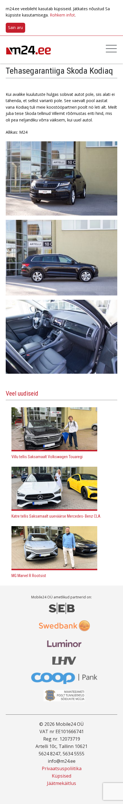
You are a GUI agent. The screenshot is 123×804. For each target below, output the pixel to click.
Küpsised (61, 776)
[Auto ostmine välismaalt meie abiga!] (28, 49)
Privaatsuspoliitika (62, 768)
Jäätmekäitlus (61, 783)
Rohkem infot (62, 15)
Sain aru (15, 27)
